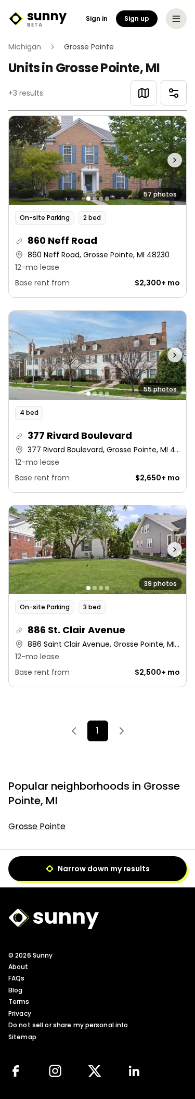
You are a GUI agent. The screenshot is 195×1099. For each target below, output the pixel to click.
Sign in (97, 19)
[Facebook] (15, 1071)
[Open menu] (176, 18)
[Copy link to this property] (19, 241)
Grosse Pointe (37, 826)
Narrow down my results (104, 869)
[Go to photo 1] (88, 199)
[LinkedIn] (134, 1071)
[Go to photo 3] (101, 199)
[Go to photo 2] (95, 199)
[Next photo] (164, 160)
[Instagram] (55, 1071)
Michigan (24, 47)
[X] (94, 1071)
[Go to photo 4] (107, 199)
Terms (19, 1001)
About (18, 966)
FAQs (16, 978)
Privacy (19, 1013)
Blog (15, 990)
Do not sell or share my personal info (68, 1024)
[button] (97, 206)
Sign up (136, 18)
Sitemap (22, 1036)
